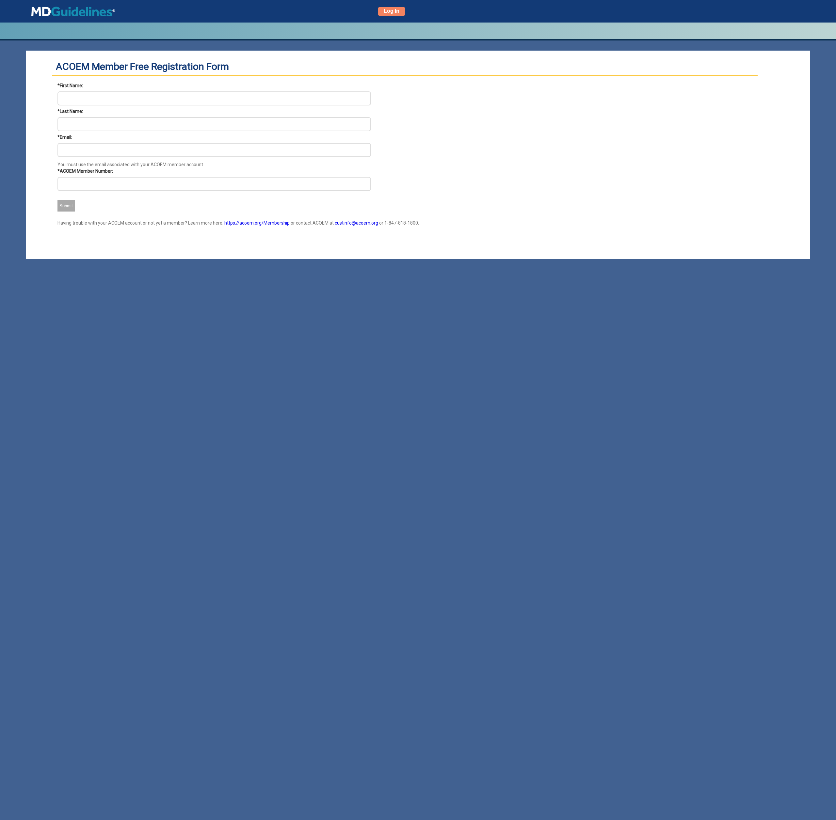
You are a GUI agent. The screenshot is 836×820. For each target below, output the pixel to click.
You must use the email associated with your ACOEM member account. (130, 164)
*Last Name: (70, 111)
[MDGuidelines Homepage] (63, 11)
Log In (391, 11)
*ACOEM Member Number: (85, 171)
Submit (66, 205)
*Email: (64, 137)
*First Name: (70, 85)
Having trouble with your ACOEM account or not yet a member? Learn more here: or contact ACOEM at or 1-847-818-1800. (238, 223)
